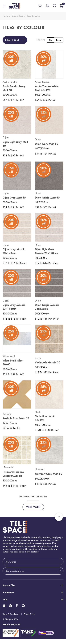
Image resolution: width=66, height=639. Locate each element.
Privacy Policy (29, 614)
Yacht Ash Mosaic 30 (47, 362)
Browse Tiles (9, 585)
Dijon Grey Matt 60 (14, 197)
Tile (50, 40)
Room (58, 40)
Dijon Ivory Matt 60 (46, 144)
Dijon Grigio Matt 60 (47, 197)
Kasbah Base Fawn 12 (16, 418)
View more (33, 506)
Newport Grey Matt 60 (48, 474)
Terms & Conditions (11, 614)
